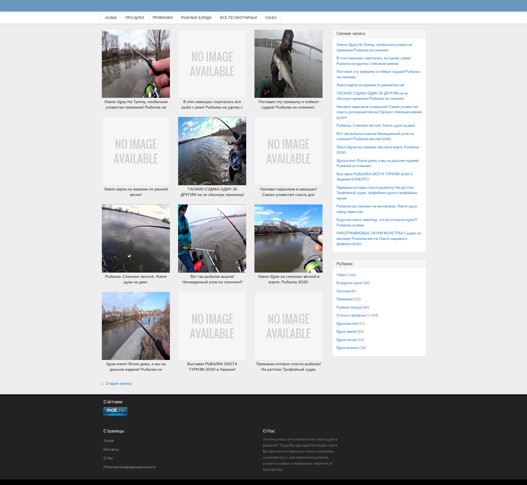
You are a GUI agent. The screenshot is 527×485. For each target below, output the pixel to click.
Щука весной (347, 324)
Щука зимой (346, 331)
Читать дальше (138, 58)
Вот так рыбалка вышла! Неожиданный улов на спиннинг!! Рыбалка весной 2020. (212, 281)
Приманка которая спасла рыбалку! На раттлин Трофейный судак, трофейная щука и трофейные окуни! (377, 192)
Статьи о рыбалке (351, 315)
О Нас (108, 458)
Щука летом (346, 340)
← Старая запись (116, 383)
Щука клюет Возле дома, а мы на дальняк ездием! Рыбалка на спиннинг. (136, 369)
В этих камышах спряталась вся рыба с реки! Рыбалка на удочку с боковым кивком (212, 107)
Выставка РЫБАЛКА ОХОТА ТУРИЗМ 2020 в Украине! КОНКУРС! (212, 369)
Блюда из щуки (349, 283)
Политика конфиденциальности (129, 467)
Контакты (111, 449)
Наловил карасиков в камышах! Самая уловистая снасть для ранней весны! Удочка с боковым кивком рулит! (379, 112)
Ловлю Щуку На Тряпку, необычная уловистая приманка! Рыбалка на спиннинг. (136, 107)
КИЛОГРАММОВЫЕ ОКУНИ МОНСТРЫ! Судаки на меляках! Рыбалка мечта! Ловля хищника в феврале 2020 (379, 238)
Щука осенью (347, 348)
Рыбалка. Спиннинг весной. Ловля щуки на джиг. (376, 125)
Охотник (343, 291)
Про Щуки (134, 18)
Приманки (163, 18)
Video (271, 18)
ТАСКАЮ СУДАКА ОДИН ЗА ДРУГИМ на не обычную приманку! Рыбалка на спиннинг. (212, 194)
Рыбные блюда (196, 18)
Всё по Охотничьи (238, 18)
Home (111, 18)
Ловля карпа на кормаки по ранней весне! (370, 85)
